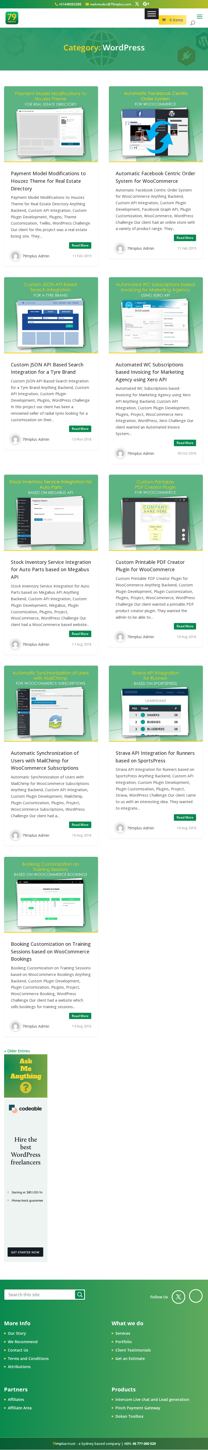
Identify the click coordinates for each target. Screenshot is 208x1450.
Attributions (19, 1366)
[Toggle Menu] (151, 13)
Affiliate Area (20, 1407)
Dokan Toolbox (129, 1416)
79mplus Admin (35, 255)
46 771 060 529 (144, 1443)
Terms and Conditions (28, 1358)
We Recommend (23, 1341)
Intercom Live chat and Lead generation (152, 1399)
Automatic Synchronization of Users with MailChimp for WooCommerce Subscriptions (45, 760)
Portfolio (123, 1341)
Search (79, 1294)
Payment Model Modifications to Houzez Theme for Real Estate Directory (48, 180)
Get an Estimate (130, 1358)
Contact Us (18, 1350)
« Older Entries (17, 1050)
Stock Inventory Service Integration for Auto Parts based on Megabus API (51, 569)
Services (122, 1333)
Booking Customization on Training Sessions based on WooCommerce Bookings (51, 951)
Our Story (17, 1333)
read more (80, 245)
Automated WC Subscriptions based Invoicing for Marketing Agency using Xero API (150, 372)
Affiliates (16, 1399)
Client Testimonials (133, 1350)
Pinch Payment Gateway (137, 1407)
